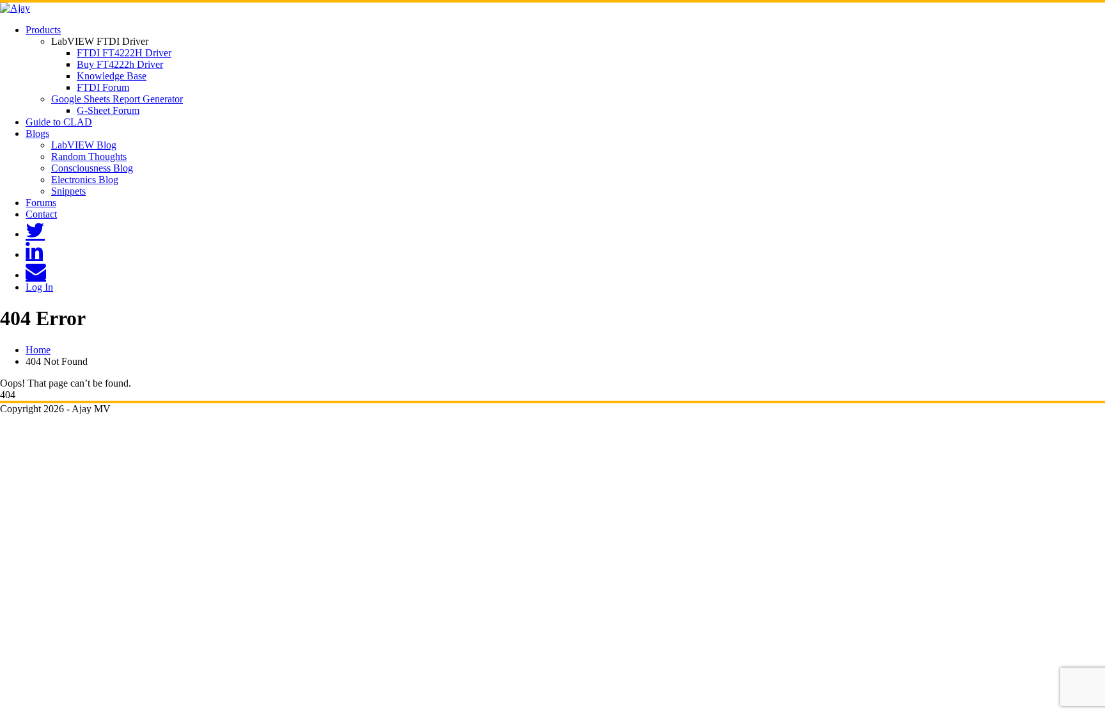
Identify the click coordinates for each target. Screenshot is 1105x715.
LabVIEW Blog (83, 145)
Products (43, 29)
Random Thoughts (89, 156)
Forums (41, 202)
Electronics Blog (84, 179)
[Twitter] (35, 234)
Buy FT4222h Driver (120, 64)
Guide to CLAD (59, 121)
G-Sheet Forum (108, 110)
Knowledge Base (111, 75)
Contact (41, 214)
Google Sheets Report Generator (117, 98)
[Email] (36, 274)
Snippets (68, 191)
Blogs (37, 133)
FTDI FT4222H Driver (124, 52)
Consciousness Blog (92, 168)
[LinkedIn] (34, 254)
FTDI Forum (103, 87)
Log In (39, 287)
